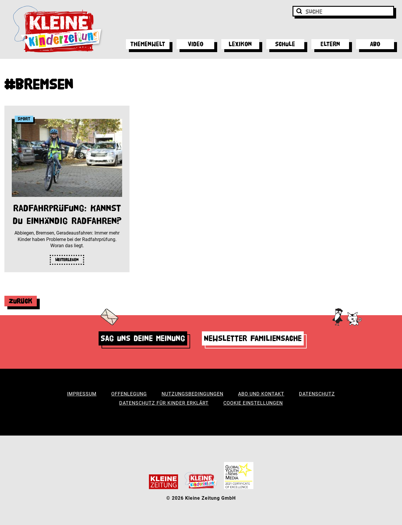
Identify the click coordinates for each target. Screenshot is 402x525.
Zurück (20, 301)
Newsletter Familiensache (253, 338)
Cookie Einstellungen (253, 403)
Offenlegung (129, 394)
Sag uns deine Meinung (143, 338)
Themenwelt (147, 44)
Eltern (330, 44)
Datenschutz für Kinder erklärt (164, 403)
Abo (375, 44)
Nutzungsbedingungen (192, 394)
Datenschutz (317, 394)
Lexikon (240, 44)
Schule (285, 44)
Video (195, 44)
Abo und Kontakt (261, 394)
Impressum (82, 394)
